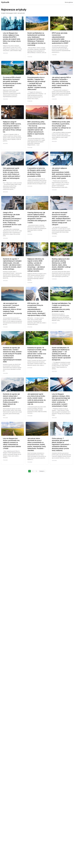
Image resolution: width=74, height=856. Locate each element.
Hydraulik (5, 2)
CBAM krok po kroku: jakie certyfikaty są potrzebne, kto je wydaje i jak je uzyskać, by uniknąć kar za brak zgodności (61, 126)
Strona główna (69, 2)
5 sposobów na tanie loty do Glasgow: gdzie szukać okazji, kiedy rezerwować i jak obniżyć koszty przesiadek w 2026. (36, 172)
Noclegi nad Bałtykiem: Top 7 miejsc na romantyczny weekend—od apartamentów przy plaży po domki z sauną (61, 307)
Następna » (42, 471)
